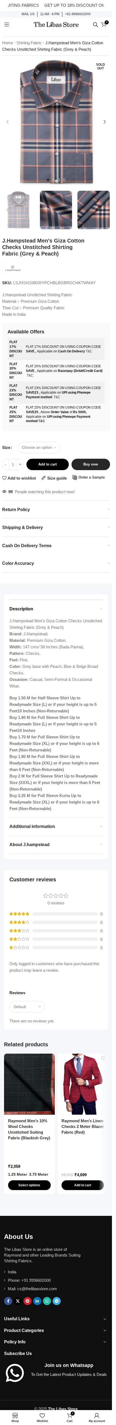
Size (6, 447)
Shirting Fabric (29, 42)
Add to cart (47, 464)
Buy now (90, 464)
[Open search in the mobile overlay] (95, 24)
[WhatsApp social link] (47, 1301)
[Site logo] (56, 24)
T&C (89, 351)
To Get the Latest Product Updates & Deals (69, 1374)
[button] (7, 121)
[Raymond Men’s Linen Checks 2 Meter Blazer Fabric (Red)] (82, 1084)
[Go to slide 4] (64, 179)
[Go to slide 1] (48, 179)
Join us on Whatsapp (69, 1365)
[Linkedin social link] (37, 1301)
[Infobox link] (28, 14)
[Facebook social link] (8, 1301)
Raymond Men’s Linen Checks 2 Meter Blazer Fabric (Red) (83, 1126)
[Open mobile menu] (6, 24)
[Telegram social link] (57, 1301)
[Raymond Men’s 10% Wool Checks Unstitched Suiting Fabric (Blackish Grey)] (29, 1084)
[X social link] (18, 1301)
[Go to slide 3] (58, 179)
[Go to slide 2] (53, 179)
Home (7, 42)
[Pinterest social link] (27, 1301)
